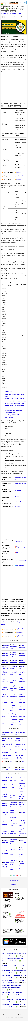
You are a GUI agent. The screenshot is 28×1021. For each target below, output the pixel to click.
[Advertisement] (14, 88)
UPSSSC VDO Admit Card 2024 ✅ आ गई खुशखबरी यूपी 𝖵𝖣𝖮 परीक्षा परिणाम (19, 922)
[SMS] (20, 875)
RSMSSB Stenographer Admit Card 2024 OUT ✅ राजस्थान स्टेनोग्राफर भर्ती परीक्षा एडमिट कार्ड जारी (19, 896)
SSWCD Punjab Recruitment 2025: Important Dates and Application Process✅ (11, 988)
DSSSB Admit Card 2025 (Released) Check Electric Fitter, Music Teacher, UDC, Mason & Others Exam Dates (8, 903)
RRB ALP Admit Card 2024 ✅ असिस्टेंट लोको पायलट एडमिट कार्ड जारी (20, 930)
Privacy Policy (11, 1014)
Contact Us (22, 1014)
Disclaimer (5, 1014)
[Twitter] (14, 875)
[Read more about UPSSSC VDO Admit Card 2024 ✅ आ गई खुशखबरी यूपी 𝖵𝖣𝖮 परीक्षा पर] (20, 914)
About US (17, 1014)
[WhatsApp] (10, 875)
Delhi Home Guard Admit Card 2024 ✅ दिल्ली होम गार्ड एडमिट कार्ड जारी (8, 930)
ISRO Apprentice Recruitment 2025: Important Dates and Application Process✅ (12, 995)
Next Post (14, 884)
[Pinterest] (17, 875)
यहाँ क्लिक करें (19, 172)
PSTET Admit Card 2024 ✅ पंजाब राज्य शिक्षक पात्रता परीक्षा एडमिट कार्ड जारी (7, 915)
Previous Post (14, 880)
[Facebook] (7, 875)
